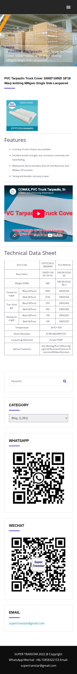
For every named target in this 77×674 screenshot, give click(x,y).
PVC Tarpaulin (32, 51)
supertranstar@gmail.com (26, 623)
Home (10, 47)
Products (14, 51)
